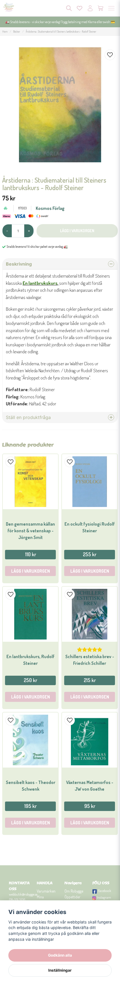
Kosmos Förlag (50, 208)
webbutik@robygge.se (23, 894)
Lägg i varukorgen (30, 571)
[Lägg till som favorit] (79, 8)
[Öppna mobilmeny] (111, 8)
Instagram (104, 897)
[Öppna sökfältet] (69, 8)
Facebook (104, 890)
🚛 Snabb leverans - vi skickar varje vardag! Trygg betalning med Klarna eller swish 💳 (60, 22)
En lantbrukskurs (40, 283)
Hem (5, 31)
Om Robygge (73, 891)
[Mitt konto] (90, 8)
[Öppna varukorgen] (100, 8)
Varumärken (46, 891)
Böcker (16, 31)
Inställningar (60, 970)
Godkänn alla (60, 955)
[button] (110, 55)
